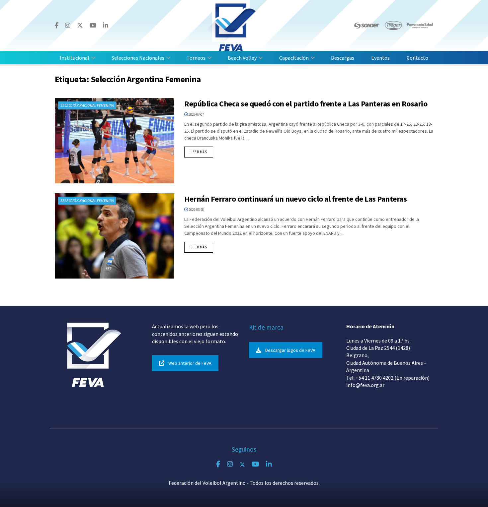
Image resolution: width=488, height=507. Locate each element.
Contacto (417, 57)
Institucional (74, 57)
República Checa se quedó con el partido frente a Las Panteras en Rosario (305, 103)
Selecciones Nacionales (138, 57)
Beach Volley (242, 57)
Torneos (196, 57)
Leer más (202, 151)
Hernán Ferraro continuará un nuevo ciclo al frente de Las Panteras (295, 199)
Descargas (342, 57)
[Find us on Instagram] (67, 25)
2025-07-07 (196, 114)
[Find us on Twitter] (80, 25)
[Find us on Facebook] (56, 25)
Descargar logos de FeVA (290, 350)
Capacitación (294, 57)
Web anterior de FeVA (189, 363)
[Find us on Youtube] (93, 25)
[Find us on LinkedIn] (105, 25)
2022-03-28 (196, 209)
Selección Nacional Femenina (87, 105)
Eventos (380, 57)
